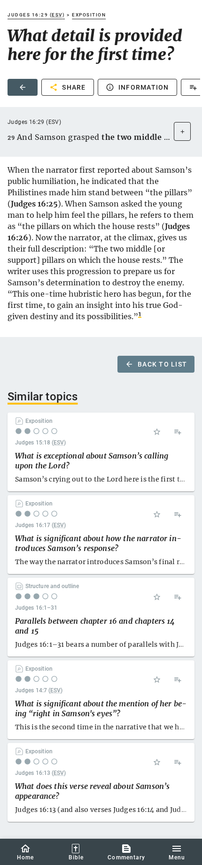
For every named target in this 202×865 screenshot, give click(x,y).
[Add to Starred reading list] (157, 431)
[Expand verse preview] (182, 131)
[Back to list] (23, 87)
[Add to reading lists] (177, 431)
